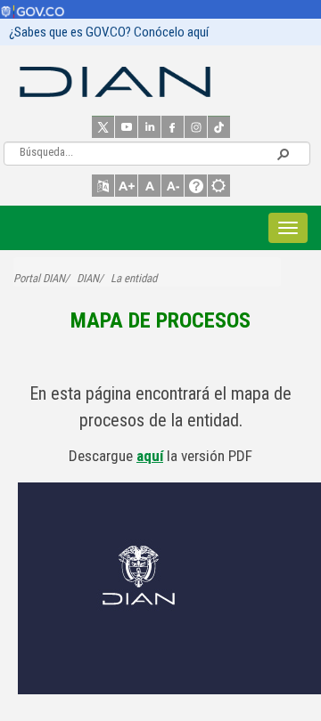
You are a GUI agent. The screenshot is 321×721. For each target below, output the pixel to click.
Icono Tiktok (219, 127)
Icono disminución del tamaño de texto (172, 185)
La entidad (134, 278)
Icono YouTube (126, 127)
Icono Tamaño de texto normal (149, 185)
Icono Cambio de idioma (103, 185)
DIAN (88, 278)
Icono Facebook (172, 127)
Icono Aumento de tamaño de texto (126, 185)
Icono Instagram (196, 127)
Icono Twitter (103, 127)
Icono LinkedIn (149, 127)
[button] (283, 153)
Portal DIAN (39, 278)
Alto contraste (219, 185)
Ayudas (196, 185)
